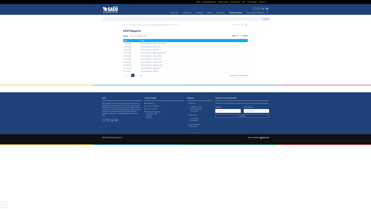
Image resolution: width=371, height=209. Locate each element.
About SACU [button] (174, 13)
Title (142, 40)
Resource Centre (142, 24)
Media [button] (209, 13)
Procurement (195, 118)
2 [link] (136, 75)
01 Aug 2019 (127, 68)
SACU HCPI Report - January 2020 (151, 59)
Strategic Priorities (196, 107)
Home (198, 2)
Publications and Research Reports (158, 24)
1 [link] (132, 75)
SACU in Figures (223, 2)
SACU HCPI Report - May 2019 (150, 50)
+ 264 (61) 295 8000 (152, 106)
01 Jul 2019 (127, 71)
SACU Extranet (252, 2)
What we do (192, 103)
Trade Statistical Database (255, 13)
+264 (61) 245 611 (151, 109)
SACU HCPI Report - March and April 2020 (153, 53)
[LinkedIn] (263, 9)
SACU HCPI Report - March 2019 (150, 47)
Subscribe (242, 116)
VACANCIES (194, 120)
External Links (235, 2)
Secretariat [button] (199, 13)
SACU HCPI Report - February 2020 (151, 56)
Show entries (240, 36)
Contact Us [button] (262, 2)
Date (125, 40)
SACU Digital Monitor (209, 2)
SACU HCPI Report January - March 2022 (153, 44)
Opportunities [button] (220, 13)
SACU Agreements (196, 109)
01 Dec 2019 (127, 62)
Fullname (218, 107)
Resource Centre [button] (235, 13)
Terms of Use (193, 126)
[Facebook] (254, 9)
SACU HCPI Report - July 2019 (150, 71)
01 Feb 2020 (127, 56)
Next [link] (140, 75)
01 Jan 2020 (127, 59)
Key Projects (194, 111)
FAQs (243, 2)
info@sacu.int (150, 103)
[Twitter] (259, 9)
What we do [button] (187, 13)
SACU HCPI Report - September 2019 (152, 65)
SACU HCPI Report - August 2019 (151, 68)
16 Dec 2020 (127, 47)
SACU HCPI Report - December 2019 (151, 62)
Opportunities (193, 115)
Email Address (248, 107)
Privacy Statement (194, 124)
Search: (125, 36)
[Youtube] (267, 9)
